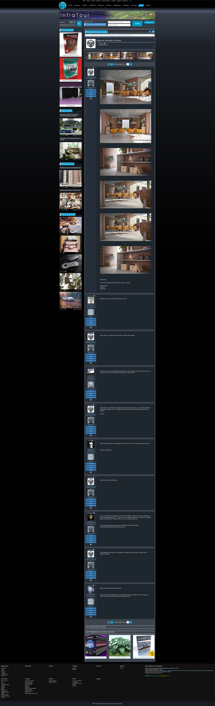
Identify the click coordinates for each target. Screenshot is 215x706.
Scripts (2, 688)
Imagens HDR (4, 690)
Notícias (108, 5)
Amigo (91, 91)
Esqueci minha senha (149, 25)
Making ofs (27, 687)
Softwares (3, 697)
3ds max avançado (29, 683)
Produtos (93, 5)
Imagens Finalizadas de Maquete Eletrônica (108, 35)
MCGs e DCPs (4, 680)
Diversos (74, 684)
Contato (148, 5)
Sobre (84, 0)
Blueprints (3, 689)
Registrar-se (125, 0)
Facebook (98, 0)
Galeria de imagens (53, 680)
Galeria (90, 96)
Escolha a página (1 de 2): (120, 64)
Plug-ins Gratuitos (5, 694)
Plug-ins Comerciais (5, 695)
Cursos (85, 5)
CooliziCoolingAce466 (150, 671)
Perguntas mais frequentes (30, 688)
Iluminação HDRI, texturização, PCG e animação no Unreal (69, 115)
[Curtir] (90, 98)
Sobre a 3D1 (3, 668)
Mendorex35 (191, 670)
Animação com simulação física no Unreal (70, 139)
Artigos (121, 668)
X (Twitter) (113, 0)
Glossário (27, 685)
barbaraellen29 (163, 670)
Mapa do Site (4, 666)
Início (70, 5)
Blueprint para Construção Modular (70, 167)
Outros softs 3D (28, 689)
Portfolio (90, 94)
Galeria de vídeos (52, 682)
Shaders (3, 693)
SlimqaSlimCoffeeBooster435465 (163, 671)
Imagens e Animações (94, 35)
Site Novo (74, 685)
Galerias (134, 5)
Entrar (130, 0)
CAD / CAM (27, 692)
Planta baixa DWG (5, 692)
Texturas (3, 683)
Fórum (141, 5)
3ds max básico (28, 684)
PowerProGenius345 (183, 670)
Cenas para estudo (5, 684)
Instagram (119, 0)
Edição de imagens (29, 690)
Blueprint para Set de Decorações (70, 190)
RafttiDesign (197, 670)
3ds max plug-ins (28, 682)
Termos (88, 0)
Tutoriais (126, 5)
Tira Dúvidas (75, 682)
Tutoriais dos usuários (29, 680)
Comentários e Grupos (77, 683)
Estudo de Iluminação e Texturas (109, 40)
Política (93, 0)
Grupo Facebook (106, 0)
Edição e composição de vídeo (31, 693)
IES (2, 682)
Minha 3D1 (77, 5)
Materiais (3, 687)
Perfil (91, 89)
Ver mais (79, 30)
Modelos (74, 669)
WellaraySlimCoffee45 (172, 670)
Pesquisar (62, 22)
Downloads (117, 5)
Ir (130, 64)
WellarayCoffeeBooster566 (207, 670)
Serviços (101, 5)
